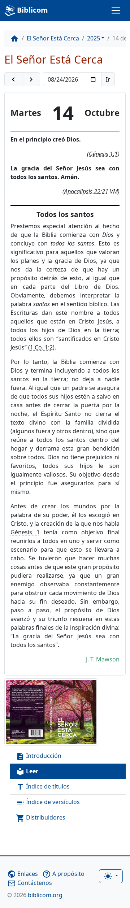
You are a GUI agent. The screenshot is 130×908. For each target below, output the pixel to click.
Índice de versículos (48, 802)
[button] (13, 79)
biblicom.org (34, 895)
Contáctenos (29, 883)
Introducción (38, 756)
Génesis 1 (25, 532)
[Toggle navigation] (116, 10)
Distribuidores (40, 817)
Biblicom (31, 10)
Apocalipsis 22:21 (86, 191)
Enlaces (22, 874)
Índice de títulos (43, 786)
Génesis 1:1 (103, 154)
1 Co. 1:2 (41, 347)
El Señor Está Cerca (53, 38)
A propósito (63, 874)
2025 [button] (93, 38)
